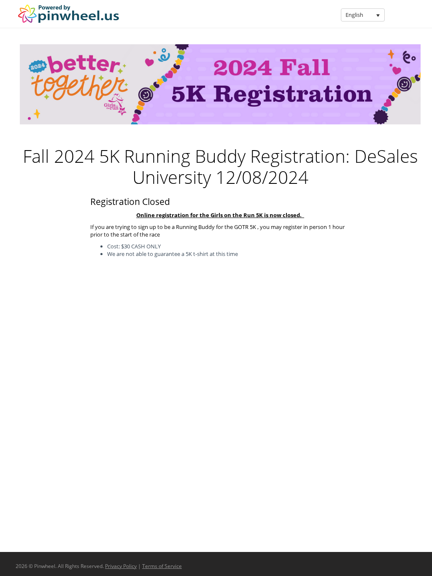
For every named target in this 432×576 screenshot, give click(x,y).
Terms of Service (162, 566)
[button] (378, 15)
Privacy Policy (121, 566)
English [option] (354, 15)
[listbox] (363, 15)
